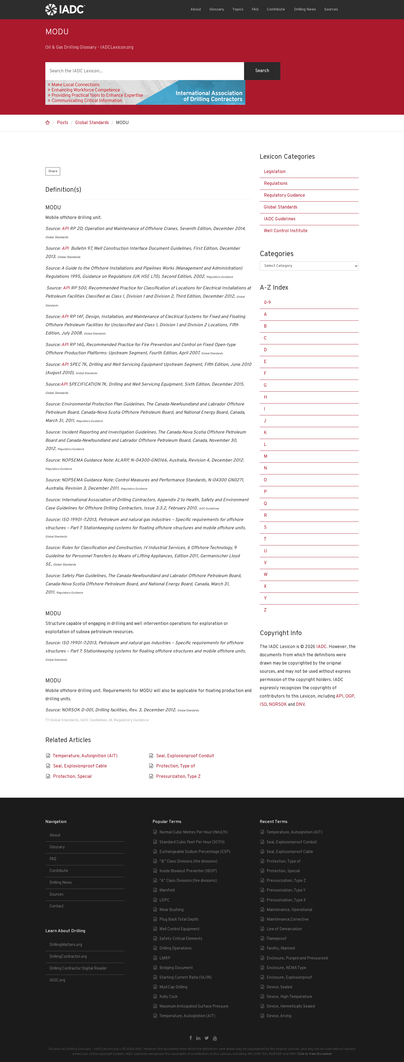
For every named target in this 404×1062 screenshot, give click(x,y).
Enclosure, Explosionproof (289, 977)
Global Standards (92, 123)
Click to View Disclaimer (314, 1054)
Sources (331, 9)
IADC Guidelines (93, 720)
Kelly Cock (168, 997)
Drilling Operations (175, 948)
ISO (263, 704)
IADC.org (57, 980)
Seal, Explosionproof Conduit (185, 756)
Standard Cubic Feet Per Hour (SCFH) (192, 842)
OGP (349, 696)
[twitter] (207, 1038)
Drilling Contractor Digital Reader (78, 968)
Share (52, 171)
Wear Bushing (171, 910)
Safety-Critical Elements (180, 939)
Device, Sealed (279, 987)
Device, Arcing (279, 1016)
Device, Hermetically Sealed (291, 1006)
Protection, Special (72, 777)
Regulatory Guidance (131, 720)
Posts (62, 123)
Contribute (276, 9)
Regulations (275, 183)
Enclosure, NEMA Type (286, 968)
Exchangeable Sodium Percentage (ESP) (194, 852)
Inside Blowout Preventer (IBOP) (188, 871)
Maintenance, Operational (289, 910)
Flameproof (277, 939)
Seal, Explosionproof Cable (80, 766)
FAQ (255, 9)
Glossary (216, 9)
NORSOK (278, 704)
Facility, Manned (281, 948)
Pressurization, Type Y (286, 890)
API (65, 229)
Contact (56, 906)
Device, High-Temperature (289, 997)
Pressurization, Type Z (178, 777)
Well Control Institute (286, 231)
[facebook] (191, 1038)
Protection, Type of (175, 766)
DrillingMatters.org (65, 945)
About (195, 9)
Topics (237, 9)
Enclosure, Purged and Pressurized (297, 958)
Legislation (275, 172)
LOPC (164, 900)
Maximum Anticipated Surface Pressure (193, 1006)
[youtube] (215, 1038)
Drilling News (304, 9)
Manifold (167, 890)
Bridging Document (176, 968)
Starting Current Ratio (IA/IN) (185, 977)
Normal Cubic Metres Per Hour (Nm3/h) (193, 832)
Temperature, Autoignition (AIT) (85, 756)
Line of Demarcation (284, 929)
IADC (321, 647)
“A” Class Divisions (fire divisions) (188, 880)
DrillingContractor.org (68, 956)
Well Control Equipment (179, 929)
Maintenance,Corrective (288, 919)
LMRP (164, 958)
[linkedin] (198, 1038)
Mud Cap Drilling (173, 987)
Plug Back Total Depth (178, 919)
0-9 (267, 303)
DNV (300, 704)
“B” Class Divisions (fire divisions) (188, 861)
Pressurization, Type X (286, 900)
